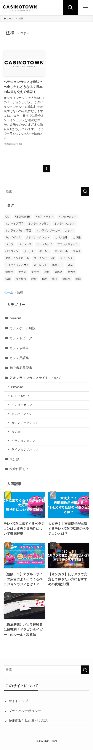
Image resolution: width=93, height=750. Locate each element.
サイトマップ (18, 701)
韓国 (78, 278)
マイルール (61, 251)
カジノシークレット (38, 237)
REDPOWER (22, 216)
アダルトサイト (44, 216)
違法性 (66, 278)
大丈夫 (22, 271)
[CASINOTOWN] (20, 7)
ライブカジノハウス (17, 265)
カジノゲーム (13, 237)
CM (7, 216)
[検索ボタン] (70, 7)
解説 (44, 278)
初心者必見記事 (21, 368)
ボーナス (29, 251)
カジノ (69, 230)
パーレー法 (24, 244)
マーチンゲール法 (44, 258)
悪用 (47, 271)
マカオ (77, 251)
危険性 (9, 271)
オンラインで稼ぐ (38, 223)
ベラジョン (11, 251)
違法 (54, 278)
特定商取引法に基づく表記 (28, 721)
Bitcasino (17, 387)
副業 (70, 265)
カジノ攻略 (61, 237)
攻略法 (59, 271)
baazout (15, 318)
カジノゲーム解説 (22, 328)
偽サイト (57, 265)
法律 (8, 278)
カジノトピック (21, 338)
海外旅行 (21, 278)
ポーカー (44, 251)
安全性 (35, 271)
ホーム (8, 292)
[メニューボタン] (85, 7)
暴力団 (71, 271)
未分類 (14, 459)
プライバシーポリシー (25, 711)
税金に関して (19, 469)
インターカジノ (68, 216)
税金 (34, 278)
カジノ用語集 (19, 358)
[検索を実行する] (85, 191)
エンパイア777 (14, 223)
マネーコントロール (17, 258)
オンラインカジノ (64, 223)
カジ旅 (77, 237)
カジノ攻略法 (19, 348)
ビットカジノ (44, 244)
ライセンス (66, 258)
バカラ (9, 244)
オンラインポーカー (48, 230)
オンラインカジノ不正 (18, 230)
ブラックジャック (67, 244)
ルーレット (40, 265)
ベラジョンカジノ (23, 440)
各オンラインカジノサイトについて (35, 378)
